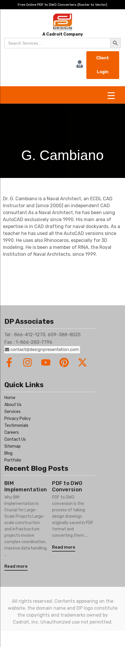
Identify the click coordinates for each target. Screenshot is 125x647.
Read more (16, 566)
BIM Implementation (25, 486)
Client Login (102, 65)
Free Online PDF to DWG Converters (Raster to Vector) (62, 5)
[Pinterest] (64, 362)
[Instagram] (27, 362)
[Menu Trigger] (111, 96)
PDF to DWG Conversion (67, 486)
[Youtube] (46, 362)
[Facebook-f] (9, 362)
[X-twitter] (82, 362)
